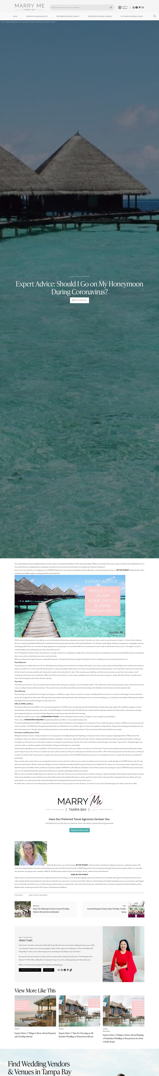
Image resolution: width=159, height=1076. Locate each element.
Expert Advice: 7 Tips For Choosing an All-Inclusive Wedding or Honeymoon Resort (76, 1035)
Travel (72, 276)
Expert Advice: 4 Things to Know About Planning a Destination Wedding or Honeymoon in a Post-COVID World (123, 1038)
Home (2, 22)
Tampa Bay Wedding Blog (11, 22)
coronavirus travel (50, 717)
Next (124, 906)
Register (125, 8)
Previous (36, 906)
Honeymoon (85, 276)
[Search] (110, 7)
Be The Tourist (123, 570)
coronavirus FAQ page (33, 720)
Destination (106, 1031)
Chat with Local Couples (30, 970)
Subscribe (48, 970)
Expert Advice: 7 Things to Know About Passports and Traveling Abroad (35, 1035)
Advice (77, 276)
